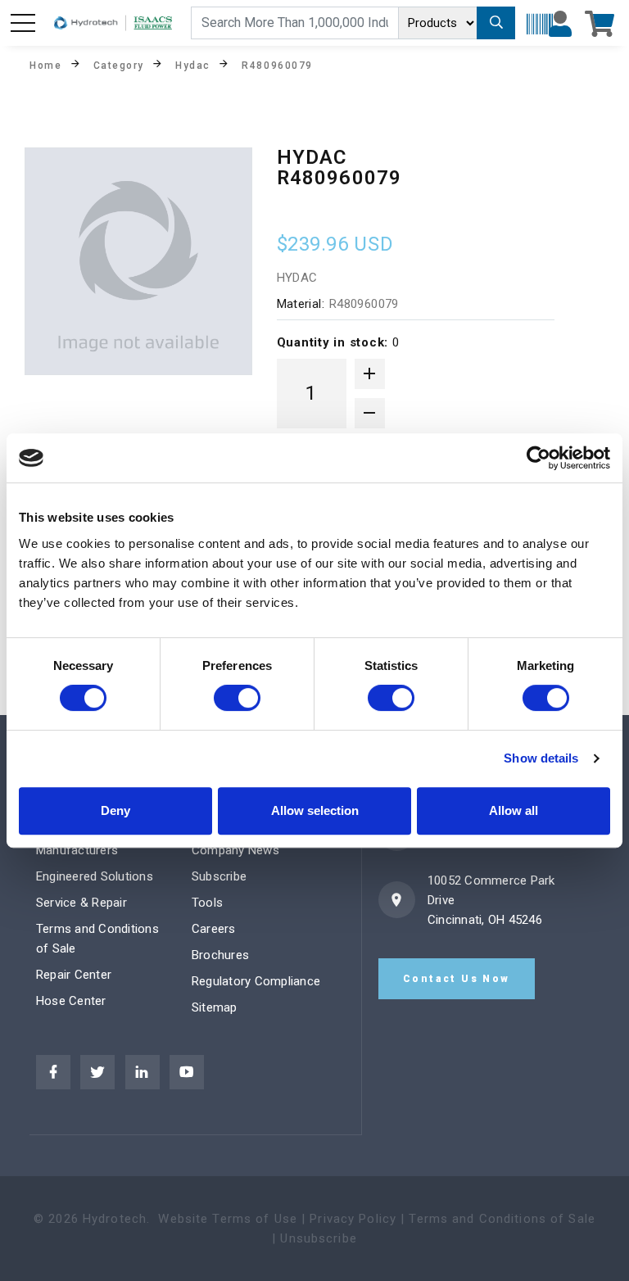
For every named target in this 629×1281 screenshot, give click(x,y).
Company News (235, 850)
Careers (214, 928)
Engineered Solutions (94, 876)
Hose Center (71, 1001)
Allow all (513, 810)
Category (118, 64)
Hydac (192, 64)
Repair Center (73, 974)
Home (45, 64)
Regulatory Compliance (256, 981)
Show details (541, 758)
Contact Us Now (456, 979)
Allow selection (315, 810)
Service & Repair (81, 902)
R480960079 (277, 64)
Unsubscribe (318, 1238)
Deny (115, 810)
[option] (138, 261)
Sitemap (215, 1007)
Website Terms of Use (227, 1218)
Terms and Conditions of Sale (502, 1218)
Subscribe (219, 876)
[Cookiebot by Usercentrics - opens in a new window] (538, 458)
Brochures (220, 955)
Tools (207, 902)
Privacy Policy (353, 1218)
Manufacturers (77, 850)
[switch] (237, 698)
